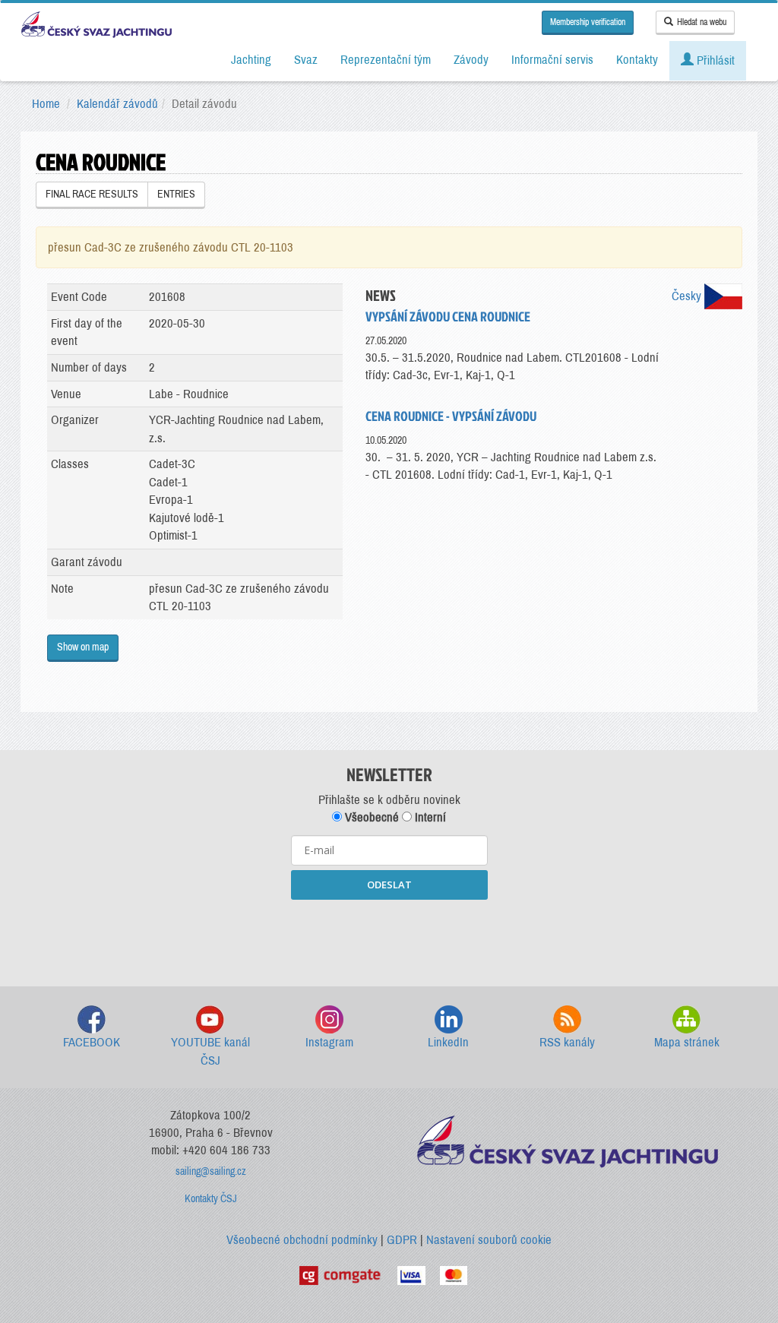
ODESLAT (389, 884)
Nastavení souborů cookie (489, 1239)
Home (46, 103)
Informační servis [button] (552, 59)
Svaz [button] (306, 59)
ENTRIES (176, 194)
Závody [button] (471, 59)
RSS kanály (567, 1042)
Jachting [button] (251, 59)
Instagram (329, 1042)
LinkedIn (448, 1042)
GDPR (402, 1239)
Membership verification (587, 22)
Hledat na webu (701, 22)
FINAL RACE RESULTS (92, 194)
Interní (429, 817)
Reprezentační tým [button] (385, 59)
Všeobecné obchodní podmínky (302, 1239)
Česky (688, 296)
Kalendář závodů (117, 103)
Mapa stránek (686, 1042)
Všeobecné (370, 817)
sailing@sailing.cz (211, 1171)
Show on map (83, 647)
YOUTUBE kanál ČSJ (210, 1051)
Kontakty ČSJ (211, 1198)
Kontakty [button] (637, 59)
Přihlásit (714, 60)
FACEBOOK (91, 1042)
